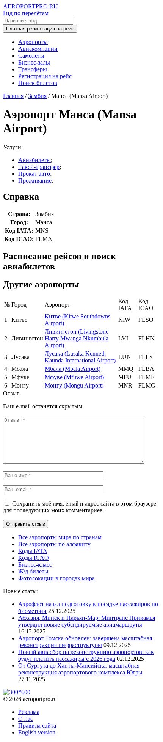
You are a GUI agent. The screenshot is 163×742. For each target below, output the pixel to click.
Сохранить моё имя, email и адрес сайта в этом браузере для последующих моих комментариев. (79, 507)
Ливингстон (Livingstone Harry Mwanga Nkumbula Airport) (76, 338)
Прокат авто (34, 173)
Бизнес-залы (34, 62)
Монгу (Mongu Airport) (74, 385)
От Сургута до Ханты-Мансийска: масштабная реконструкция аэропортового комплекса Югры (80, 669)
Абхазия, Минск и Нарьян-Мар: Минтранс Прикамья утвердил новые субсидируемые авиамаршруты (86, 621)
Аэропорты (33, 42)
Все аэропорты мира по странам (60, 537)
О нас (25, 718)
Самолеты (31, 55)
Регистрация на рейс (45, 76)
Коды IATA (32, 551)
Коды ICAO (33, 558)
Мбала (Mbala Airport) (72, 368)
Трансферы (32, 69)
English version (36, 732)
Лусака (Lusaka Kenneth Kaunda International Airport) (80, 357)
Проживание (35, 180)
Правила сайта (37, 725)
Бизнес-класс (35, 564)
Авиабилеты (34, 160)
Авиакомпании (38, 49)
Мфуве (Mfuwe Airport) (74, 377)
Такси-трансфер (39, 167)
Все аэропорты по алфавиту (54, 544)
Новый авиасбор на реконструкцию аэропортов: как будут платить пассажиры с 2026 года (86, 655)
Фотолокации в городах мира (56, 578)
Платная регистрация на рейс (40, 29)
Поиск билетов (37, 83)
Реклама (28, 712)
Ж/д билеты (33, 571)
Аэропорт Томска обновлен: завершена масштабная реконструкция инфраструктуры (85, 641)
